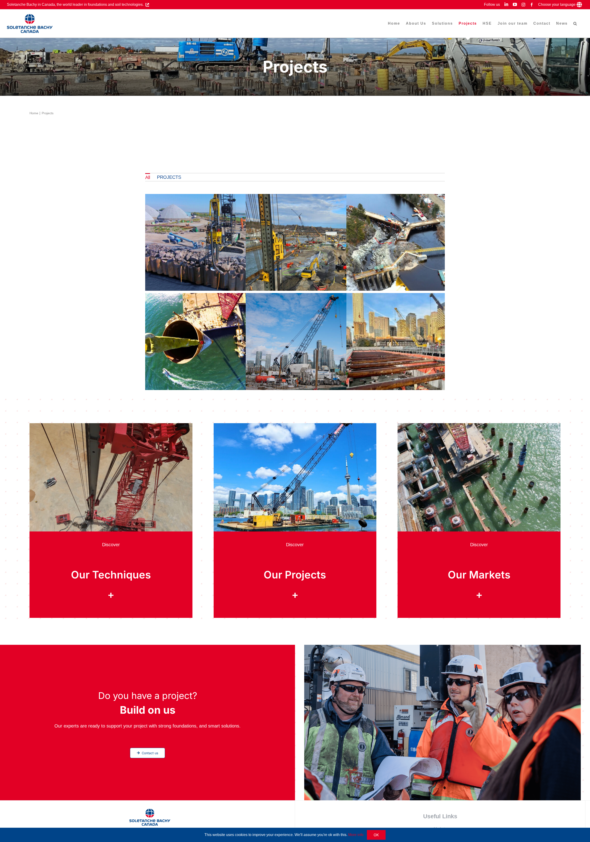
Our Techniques (111, 574)
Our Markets (479, 574)
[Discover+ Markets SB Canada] (479, 425)
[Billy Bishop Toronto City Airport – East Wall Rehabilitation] (320, 342)
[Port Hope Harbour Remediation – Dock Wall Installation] (320, 243)
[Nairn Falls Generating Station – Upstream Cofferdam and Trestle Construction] (420, 243)
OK (376, 835)
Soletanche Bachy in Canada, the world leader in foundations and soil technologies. (76, 4)
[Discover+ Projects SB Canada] (295, 425)
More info (355, 835)
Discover (111, 544)
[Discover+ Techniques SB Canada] (111, 425)
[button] (575, 23)
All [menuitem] (147, 177)
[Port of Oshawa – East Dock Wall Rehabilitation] (219, 243)
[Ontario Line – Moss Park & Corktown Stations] (420, 342)
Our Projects (295, 574)
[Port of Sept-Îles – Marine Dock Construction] (219, 342)
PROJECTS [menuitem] (169, 177)
